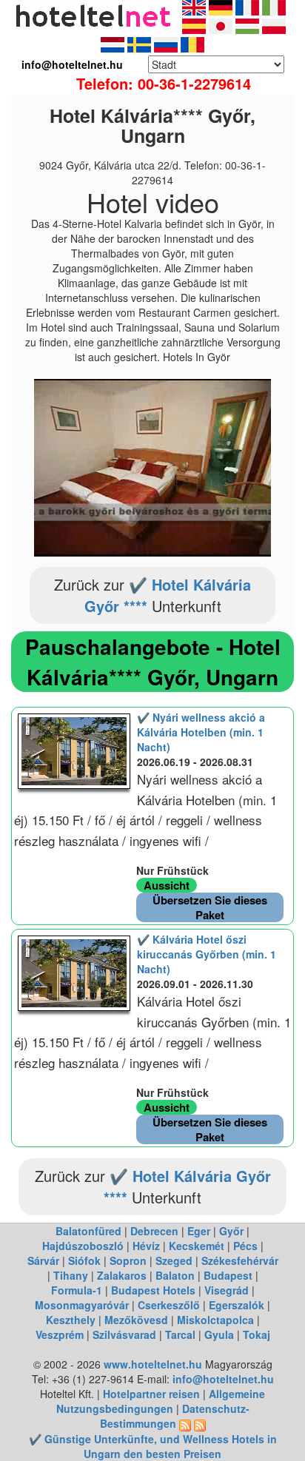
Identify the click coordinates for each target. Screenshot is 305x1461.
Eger (198, 1230)
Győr (231, 1230)
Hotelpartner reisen (151, 1393)
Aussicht (167, 885)
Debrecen (154, 1230)
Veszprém (60, 1334)
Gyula (219, 1334)
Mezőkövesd (136, 1319)
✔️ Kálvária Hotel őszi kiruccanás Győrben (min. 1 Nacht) (206, 954)
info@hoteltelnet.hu (223, 1378)
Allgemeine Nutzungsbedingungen (161, 1401)
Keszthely (70, 1319)
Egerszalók (236, 1304)
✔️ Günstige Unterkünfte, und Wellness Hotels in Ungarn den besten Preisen (153, 1446)
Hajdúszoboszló (83, 1245)
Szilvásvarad (124, 1334)
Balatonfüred (88, 1230)
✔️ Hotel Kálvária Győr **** (168, 595)
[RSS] (185, 1423)
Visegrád (226, 1290)
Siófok (84, 1260)
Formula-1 (76, 1290)
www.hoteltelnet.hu (153, 1364)
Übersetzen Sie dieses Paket (209, 907)
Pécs (245, 1245)
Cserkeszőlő (169, 1304)
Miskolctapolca (215, 1319)
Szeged (173, 1260)
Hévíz (146, 1245)
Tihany (70, 1275)
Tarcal (180, 1334)
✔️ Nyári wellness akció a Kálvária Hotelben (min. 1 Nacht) (201, 732)
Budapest (228, 1275)
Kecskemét (196, 1245)
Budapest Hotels (153, 1290)
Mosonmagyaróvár (82, 1304)
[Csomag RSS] (200, 1423)
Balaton (175, 1275)
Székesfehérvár (239, 1260)
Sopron (128, 1260)
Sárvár (43, 1260)
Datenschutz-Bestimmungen (174, 1416)
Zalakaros (122, 1275)
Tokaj (256, 1334)
